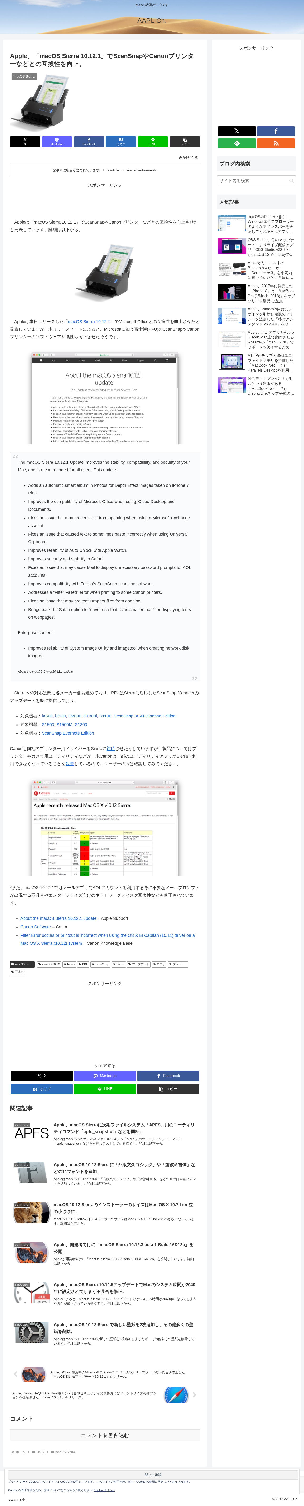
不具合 (19, 972)
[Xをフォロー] (237, 131)
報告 (70, 763)
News (71, 964)
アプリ (161, 964)
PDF (85, 964)
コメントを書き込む (105, 1435)
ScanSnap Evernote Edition (68, 733)
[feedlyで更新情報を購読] (237, 143)
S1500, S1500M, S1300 (64, 724)
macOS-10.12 (51, 964)
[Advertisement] (105, 199)
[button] (185, 141)
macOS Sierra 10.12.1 (89, 321)
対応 (111, 748)
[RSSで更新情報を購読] (276, 143)
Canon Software (35, 926)
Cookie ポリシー (104, 1490)
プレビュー (180, 964)
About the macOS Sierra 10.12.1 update (58, 918)
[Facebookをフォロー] (276, 131)
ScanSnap (102, 964)
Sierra (120, 964)
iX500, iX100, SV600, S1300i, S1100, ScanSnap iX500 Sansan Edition (109, 716)
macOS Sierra (24, 964)
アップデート (140, 964)
